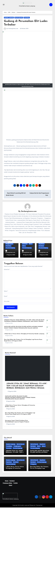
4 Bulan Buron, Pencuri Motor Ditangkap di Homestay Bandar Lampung (24, 333)
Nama (6, 291)
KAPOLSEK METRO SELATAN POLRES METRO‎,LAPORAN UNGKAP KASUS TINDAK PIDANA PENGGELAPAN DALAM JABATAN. (20, 398)
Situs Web (6, 301)
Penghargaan (9, 243)
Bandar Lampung (9, 17)
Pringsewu (33, 464)
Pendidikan (9, 446)
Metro (30, 243)
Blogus (32, 505)
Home (6, 481)
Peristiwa (26, 17)
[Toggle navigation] (4, 4)
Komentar (7, 269)
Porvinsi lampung (10, 248)
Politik (15, 483)
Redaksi (12, 481)
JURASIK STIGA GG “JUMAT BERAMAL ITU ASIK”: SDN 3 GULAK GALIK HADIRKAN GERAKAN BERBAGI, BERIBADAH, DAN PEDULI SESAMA (27, 386)
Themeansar (39, 505)
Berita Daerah (18, 17)
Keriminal (24, 243)
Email (6, 296)
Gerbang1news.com (13, 28)
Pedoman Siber (7, 483)
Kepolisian (41, 243)
